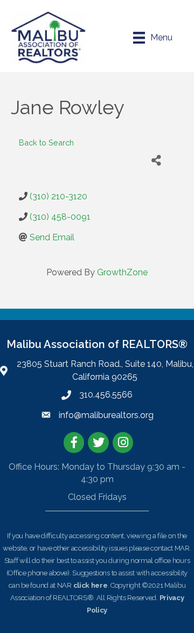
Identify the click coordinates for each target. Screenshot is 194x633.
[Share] (156, 161)
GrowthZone (122, 272)
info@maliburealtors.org (106, 415)
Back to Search (46, 142)
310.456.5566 (106, 394)
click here (90, 585)
